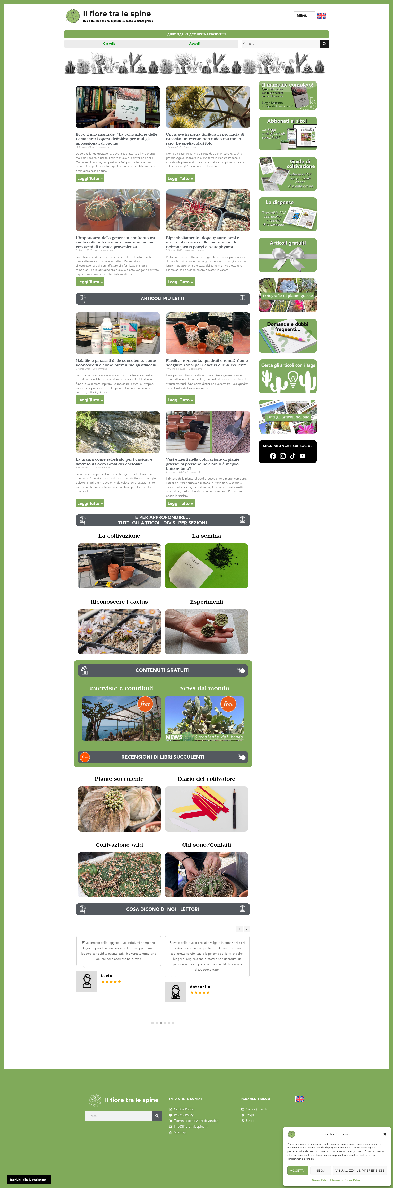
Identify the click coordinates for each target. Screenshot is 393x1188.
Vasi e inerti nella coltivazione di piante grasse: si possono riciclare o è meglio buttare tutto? (202, 464)
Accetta (298, 1170)
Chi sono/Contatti (206, 845)
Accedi (194, 43)
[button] (385, 1134)
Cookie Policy (320, 1180)
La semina (206, 536)
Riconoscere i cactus (119, 602)
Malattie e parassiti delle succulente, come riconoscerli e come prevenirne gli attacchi (116, 362)
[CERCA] (324, 44)
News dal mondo (204, 688)
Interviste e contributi (121, 688)
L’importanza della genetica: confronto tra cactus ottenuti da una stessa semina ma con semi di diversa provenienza (115, 242)
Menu (303, 15)
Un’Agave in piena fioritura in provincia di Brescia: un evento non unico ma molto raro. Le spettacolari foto (205, 138)
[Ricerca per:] (281, 43)
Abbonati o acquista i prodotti (196, 34)
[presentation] (239, 929)
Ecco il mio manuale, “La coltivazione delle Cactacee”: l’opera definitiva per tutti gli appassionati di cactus (116, 138)
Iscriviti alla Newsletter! (29, 1179)
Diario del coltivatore (206, 779)
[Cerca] (157, 1116)
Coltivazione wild (119, 845)
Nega (320, 1170)
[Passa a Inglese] (321, 16)
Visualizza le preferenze (360, 1170)
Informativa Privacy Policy (345, 1180)
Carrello (109, 43)
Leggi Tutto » (90, 178)
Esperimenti (206, 602)
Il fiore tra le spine (117, 13)
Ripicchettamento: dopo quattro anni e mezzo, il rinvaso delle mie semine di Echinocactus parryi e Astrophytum (202, 242)
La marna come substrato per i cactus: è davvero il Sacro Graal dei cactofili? (114, 461)
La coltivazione (119, 536)
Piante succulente (119, 779)
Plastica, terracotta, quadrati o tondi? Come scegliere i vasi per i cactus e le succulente (207, 362)
